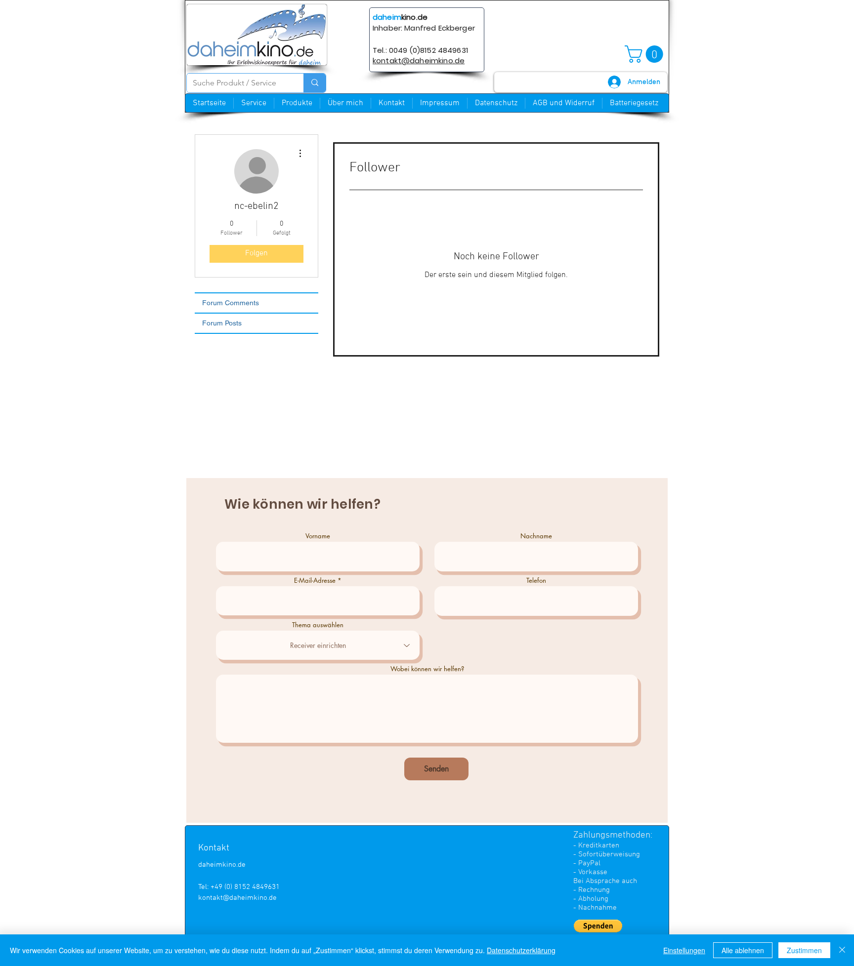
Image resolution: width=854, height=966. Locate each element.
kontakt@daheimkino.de (237, 897)
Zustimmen (804, 950)
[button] (646, 54)
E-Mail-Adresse (315, 580)
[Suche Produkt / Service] (314, 83)
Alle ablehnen (743, 950)
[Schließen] (842, 950)
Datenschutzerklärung (521, 950)
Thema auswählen (317, 625)
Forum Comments (230, 303)
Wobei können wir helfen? (427, 669)
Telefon (536, 580)
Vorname (317, 536)
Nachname (536, 536)
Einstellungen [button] (684, 950)
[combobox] (318, 645)
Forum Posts (222, 323)
